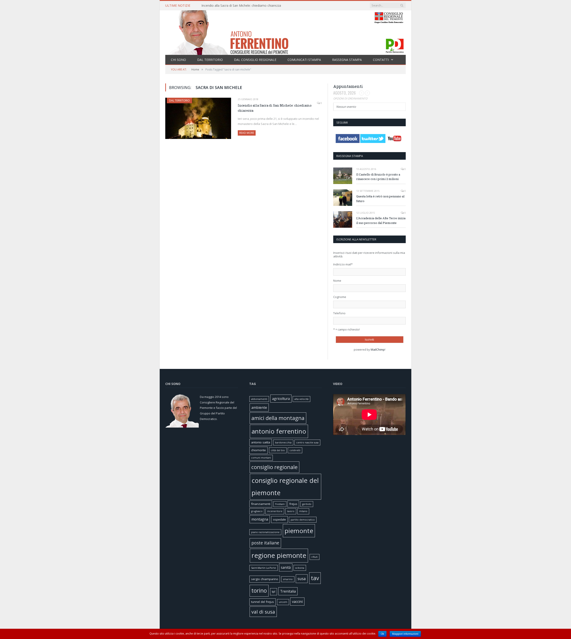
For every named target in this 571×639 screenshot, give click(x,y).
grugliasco (257, 511)
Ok (382, 633)
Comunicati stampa (304, 60)
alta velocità (301, 399)
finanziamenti (260, 504)
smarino (288, 579)
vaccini (297, 601)
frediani (280, 504)
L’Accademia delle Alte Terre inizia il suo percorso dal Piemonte (380, 220)
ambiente (259, 407)
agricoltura (281, 398)
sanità (286, 567)
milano (303, 511)
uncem (283, 602)
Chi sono (178, 60)
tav (315, 578)
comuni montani (261, 457)
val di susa (263, 611)
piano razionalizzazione (265, 532)
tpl (273, 591)
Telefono (339, 313)
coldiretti (295, 450)
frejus (293, 504)
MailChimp (378, 349)
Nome (337, 281)
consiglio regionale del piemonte (285, 486)
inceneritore (274, 511)
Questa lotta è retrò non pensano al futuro (380, 198)
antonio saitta (260, 442)
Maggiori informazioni (405, 633)
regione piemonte (279, 555)
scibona (299, 567)
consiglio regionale (274, 467)
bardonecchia (283, 442)
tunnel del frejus (262, 602)
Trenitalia (288, 591)
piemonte (299, 530)
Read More (246, 133)
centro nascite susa (307, 442)
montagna (259, 519)
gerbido (306, 504)
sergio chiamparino (264, 579)
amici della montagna (277, 418)
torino (259, 590)
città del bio (278, 450)
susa (302, 578)
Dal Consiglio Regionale (255, 60)
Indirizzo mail (343, 264)
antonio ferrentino (279, 431)
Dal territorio (210, 60)
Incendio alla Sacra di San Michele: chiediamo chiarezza (241, 6)
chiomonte (258, 450)
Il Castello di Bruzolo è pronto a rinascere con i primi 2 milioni (378, 176)
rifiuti (314, 556)
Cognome (339, 297)
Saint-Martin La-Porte (263, 567)
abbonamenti (259, 399)
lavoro (290, 511)
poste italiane (265, 543)
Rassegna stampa (347, 60)
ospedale (279, 519)
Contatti (381, 60)
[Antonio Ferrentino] (285, 31)
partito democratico (303, 519)
